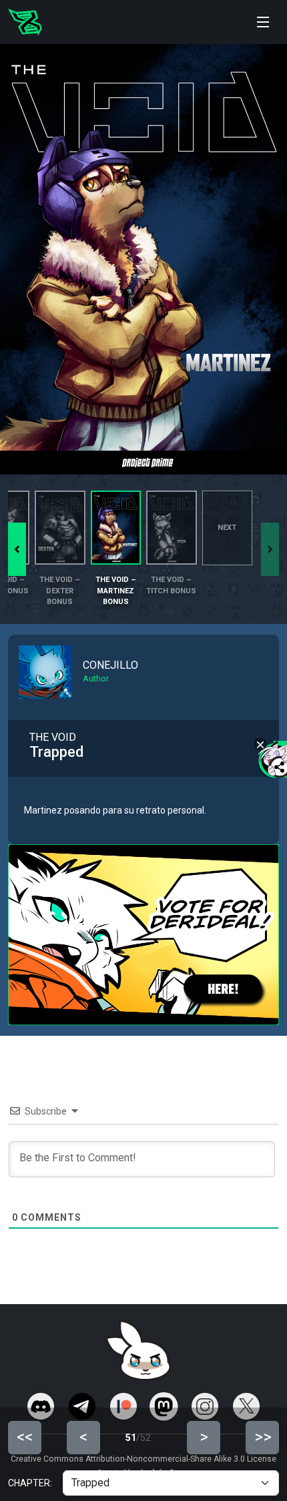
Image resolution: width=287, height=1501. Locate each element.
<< (25, 1437)
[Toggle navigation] (263, 22)
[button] (17, 549)
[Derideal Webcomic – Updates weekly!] (25, 22)
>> (263, 1437)
